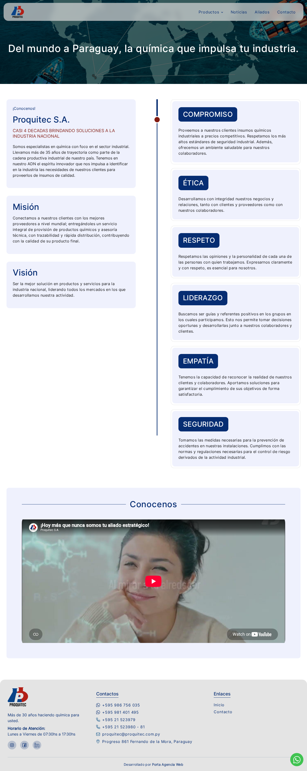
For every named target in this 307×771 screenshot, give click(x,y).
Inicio (219, 704)
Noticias (239, 12)
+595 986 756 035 (121, 705)
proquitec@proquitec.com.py (131, 734)
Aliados (262, 12)
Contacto (286, 12)
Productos (209, 12)
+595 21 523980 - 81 (123, 726)
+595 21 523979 (118, 719)
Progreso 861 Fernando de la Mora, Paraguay (147, 741)
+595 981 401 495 (120, 712)
